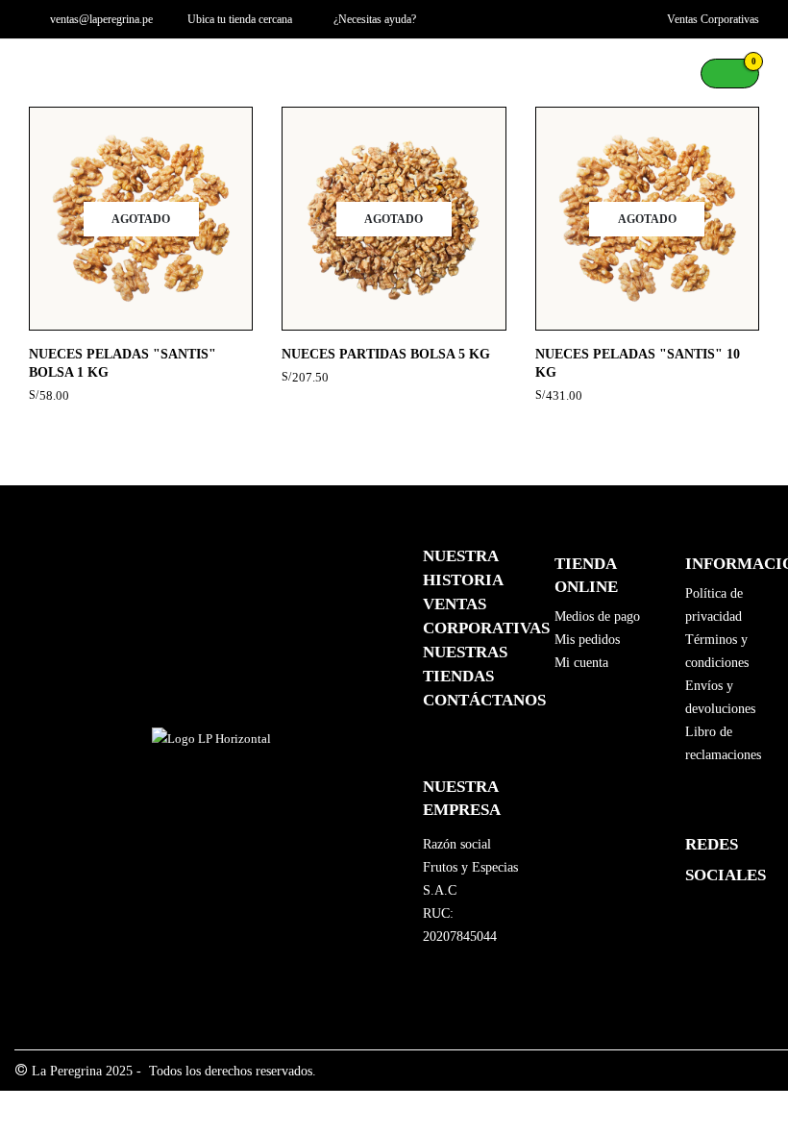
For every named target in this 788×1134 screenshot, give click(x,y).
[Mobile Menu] (43, 73)
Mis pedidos (587, 639)
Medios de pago (597, 616)
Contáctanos (484, 700)
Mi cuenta (581, 662)
